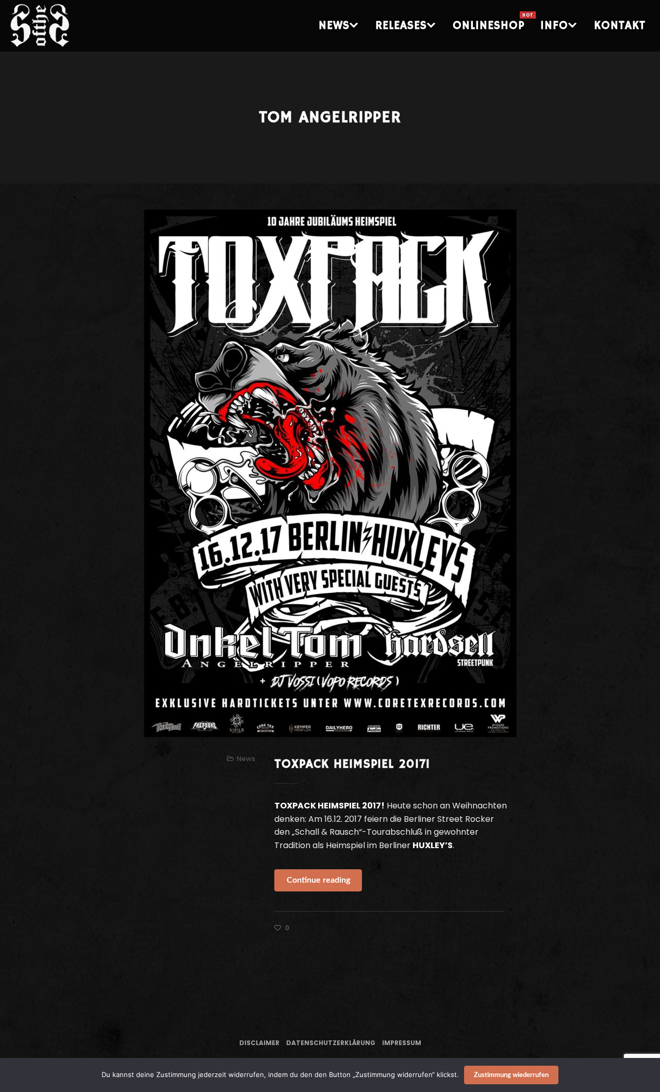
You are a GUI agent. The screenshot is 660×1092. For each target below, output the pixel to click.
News (246, 759)
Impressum (401, 1042)
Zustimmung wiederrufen (511, 1075)
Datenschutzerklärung (330, 1042)
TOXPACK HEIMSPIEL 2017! (352, 764)
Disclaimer (259, 1042)
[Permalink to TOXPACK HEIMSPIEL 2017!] (330, 473)
